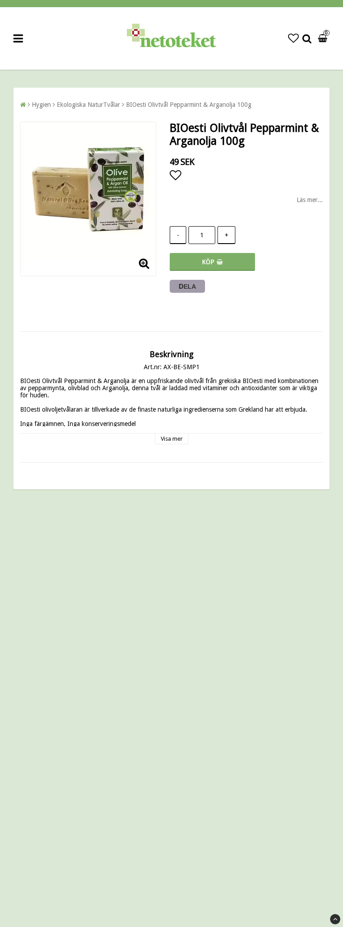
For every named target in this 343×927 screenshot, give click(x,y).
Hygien (41, 104)
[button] (293, 38)
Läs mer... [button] (310, 199)
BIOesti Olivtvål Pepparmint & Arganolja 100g (188, 104)
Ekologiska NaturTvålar (88, 104)
